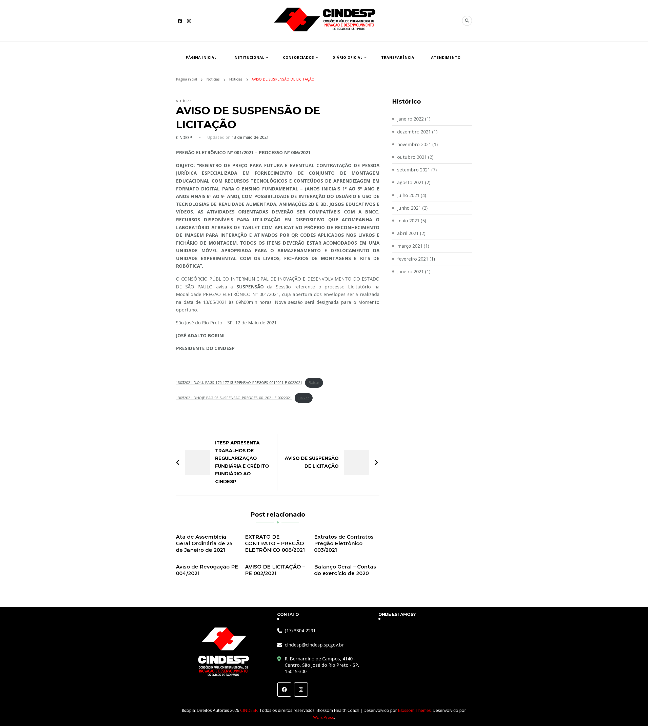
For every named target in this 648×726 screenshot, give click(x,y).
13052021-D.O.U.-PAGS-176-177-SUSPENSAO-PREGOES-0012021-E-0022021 (239, 382)
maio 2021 (408, 221)
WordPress (323, 717)
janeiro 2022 (410, 119)
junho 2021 (409, 208)
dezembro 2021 (414, 132)
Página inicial (201, 57)
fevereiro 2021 (412, 259)
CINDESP (184, 137)
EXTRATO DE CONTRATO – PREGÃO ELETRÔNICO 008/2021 (275, 543)
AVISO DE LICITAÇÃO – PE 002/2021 (275, 570)
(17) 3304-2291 (300, 630)
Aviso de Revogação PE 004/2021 (207, 570)
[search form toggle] (467, 21)
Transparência (397, 57)
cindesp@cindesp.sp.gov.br (314, 645)
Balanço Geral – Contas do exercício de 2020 (345, 570)
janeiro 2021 (410, 271)
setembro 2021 (413, 170)
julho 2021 (408, 195)
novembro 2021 (414, 144)
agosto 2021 (410, 182)
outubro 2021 (412, 157)
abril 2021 (408, 233)
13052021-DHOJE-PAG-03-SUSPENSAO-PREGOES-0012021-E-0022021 (234, 398)
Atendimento (446, 57)
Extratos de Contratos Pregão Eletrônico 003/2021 (344, 543)
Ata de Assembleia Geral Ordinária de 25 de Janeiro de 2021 (204, 543)
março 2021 (409, 246)
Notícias (184, 101)
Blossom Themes (414, 710)
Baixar (314, 382)
